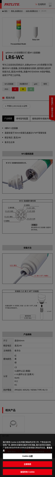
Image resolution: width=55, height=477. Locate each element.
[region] (27, 455)
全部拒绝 (27, 464)
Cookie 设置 (27, 456)
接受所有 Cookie (27, 472)
